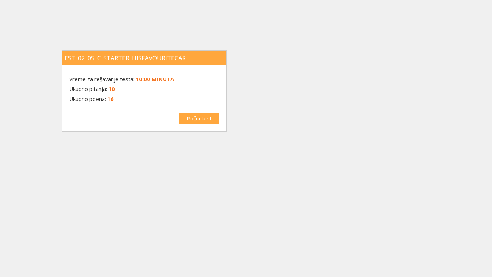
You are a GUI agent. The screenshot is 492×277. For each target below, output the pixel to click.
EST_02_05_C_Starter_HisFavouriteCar (125, 58)
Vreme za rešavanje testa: (102, 79)
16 (110, 98)
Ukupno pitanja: (88, 88)
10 (111, 88)
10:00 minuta (155, 79)
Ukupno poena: (87, 98)
